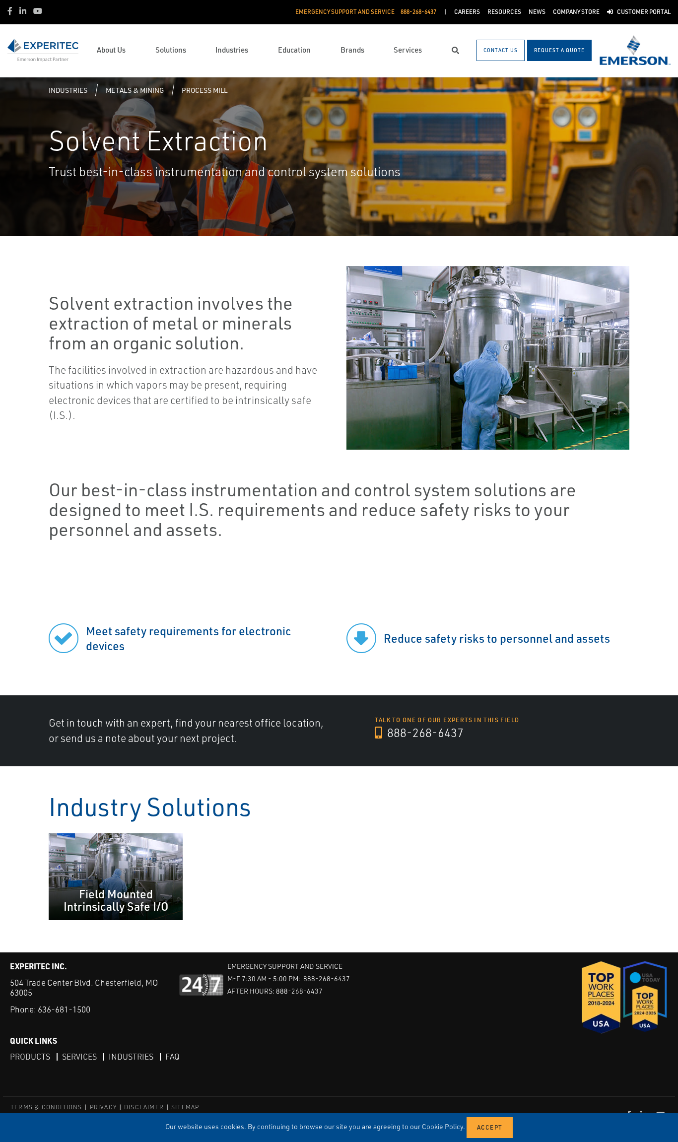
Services (79, 1057)
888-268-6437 (424, 732)
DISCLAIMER (144, 1107)
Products (30, 1057)
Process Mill (204, 90)
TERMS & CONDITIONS (46, 1107)
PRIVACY (103, 1107)
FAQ (172, 1057)
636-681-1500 (64, 1009)
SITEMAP (185, 1107)
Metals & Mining (135, 90)
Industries (68, 90)
